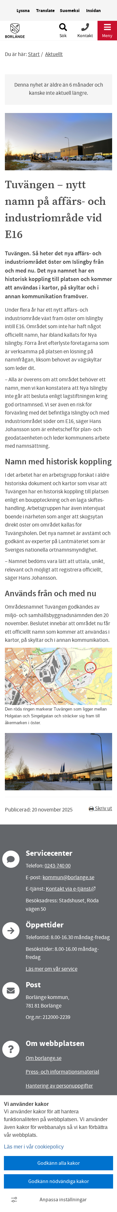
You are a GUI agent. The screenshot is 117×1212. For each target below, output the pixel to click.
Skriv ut (103, 808)
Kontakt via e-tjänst (71, 888)
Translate (45, 10)
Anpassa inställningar (63, 1199)
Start (34, 54)
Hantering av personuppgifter (59, 1085)
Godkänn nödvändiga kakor (58, 1181)
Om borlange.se (43, 1058)
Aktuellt (54, 54)
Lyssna (23, 10)
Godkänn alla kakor (58, 1163)
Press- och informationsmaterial (62, 1071)
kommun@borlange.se (68, 877)
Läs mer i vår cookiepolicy (34, 1146)
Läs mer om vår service (51, 968)
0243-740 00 (58, 865)
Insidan (93, 10)
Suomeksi (70, 10)
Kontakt (85, 35)
